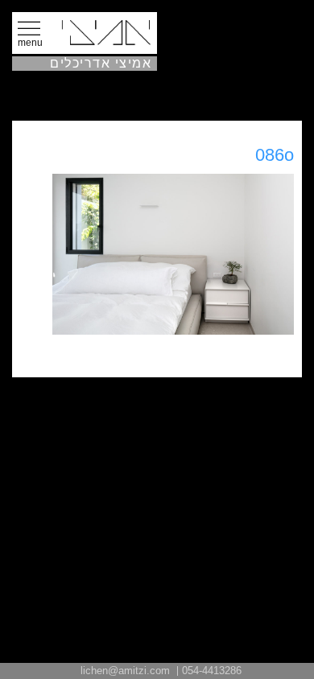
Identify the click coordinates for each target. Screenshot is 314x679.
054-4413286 (212, 671)
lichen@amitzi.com (125, 671)
